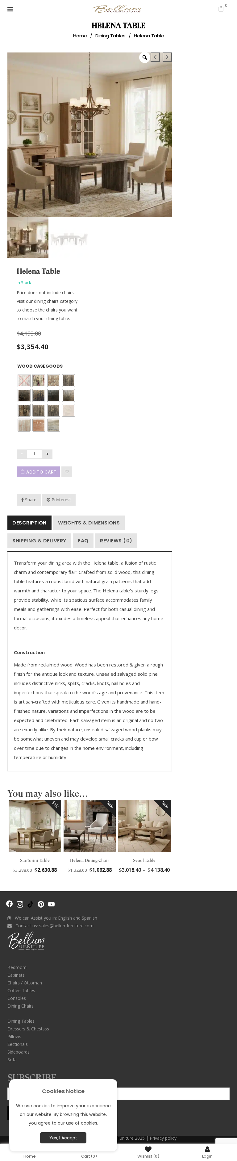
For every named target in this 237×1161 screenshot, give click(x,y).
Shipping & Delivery (39, 540)
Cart (89, 1156)
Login (207, 1156)
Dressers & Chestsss (28, 1029)
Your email (19, 1085)
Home (80, 35)
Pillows (14, 1036)
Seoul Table (144, 860)
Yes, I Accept (63, 1138)
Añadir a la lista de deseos (66, 471)
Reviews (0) (116, 540)
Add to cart (41, 472)
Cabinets (16, 975)
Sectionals (17, 1044)
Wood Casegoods (40, 366)
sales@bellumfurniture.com (66, 926)
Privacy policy (163, 1138)
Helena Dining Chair (89, 860)
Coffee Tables (21, 990)
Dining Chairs (20, 1006)
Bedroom (17, 967)
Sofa (12, 1060)
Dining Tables (110, 35)
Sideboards (18, 1052)
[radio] (24, 380)
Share (30, 500)
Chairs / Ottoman (24, 983)
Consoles (16, 998)
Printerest (60, 500)
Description (29, 522)
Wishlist (148, 1156)
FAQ (83, 540)
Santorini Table (35, 860)
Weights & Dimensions (89, 522)
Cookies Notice (63, 1091)
